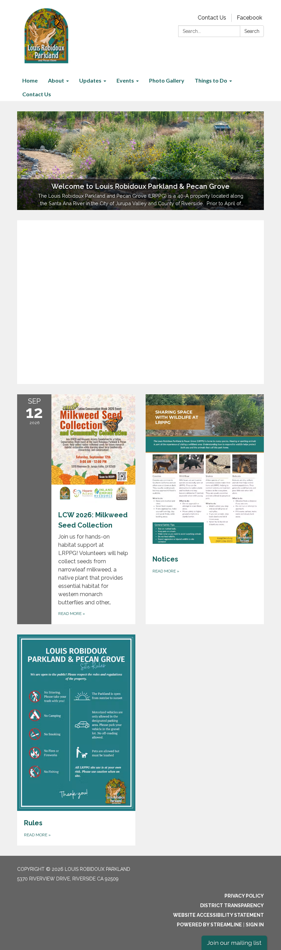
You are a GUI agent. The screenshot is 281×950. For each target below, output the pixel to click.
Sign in (255, 924)
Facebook (249, 17)
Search (251, 31)
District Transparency (232, 905)
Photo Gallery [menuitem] (166, 80)
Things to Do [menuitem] (211, 80)
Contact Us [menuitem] (36, 94)
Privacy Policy (244, 896)
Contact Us (212, 17)
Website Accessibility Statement (218, 915)
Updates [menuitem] (90, 80)
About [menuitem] (56, 80)
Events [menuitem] (125, 80)
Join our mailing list (234, 942)
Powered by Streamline (209, 924)
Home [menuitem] (30, 80)
